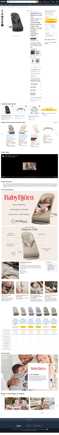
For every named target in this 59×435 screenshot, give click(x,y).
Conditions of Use (15, 429)
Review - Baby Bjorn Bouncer (10, 156)
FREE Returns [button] (33, 48)
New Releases (29, 4)
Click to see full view (16, 35)
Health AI (5, 4)
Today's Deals (46, 4)
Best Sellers (24, 4)
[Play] (2, 176)
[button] (1, 4)
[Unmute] (56, 177)
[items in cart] (57, 1)
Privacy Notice (21, 429)
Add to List (48, 33)
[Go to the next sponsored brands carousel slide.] (57, 406)
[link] (21, 110)
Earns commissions (15, 155)
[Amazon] (3, 1)
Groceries (35, 4)
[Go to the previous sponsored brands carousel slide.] (2, 406)
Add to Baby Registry (49, 35)
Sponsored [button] (2, 395)
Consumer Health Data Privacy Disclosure (30, 429)
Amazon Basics (17, 4)
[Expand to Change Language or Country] (32, 425)
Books (51, 4)
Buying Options (15, 326)
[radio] (2, 11)
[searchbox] (23, 2)
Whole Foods (40, 4)
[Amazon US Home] (19, 426)
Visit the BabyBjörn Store (34, 11)
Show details (45, 115)
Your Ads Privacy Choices (42, 429)
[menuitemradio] (55, 176)
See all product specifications (36, 97)
